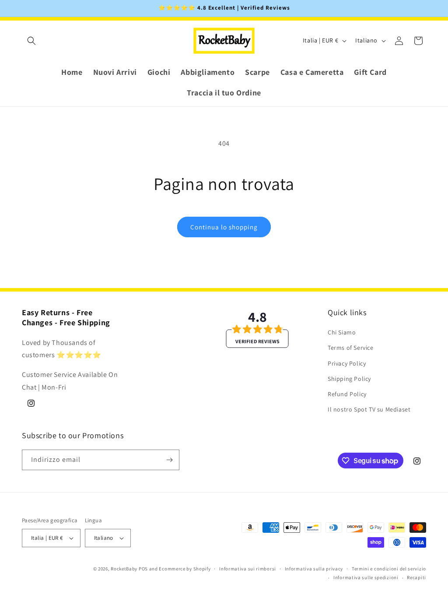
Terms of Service (351, 348)
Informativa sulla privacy (314, 569)
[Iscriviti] (169, 460)
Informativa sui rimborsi (247, 569)
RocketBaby (124, 569)
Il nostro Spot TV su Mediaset (369, 409)
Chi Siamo (342, 332)
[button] (31, 40)
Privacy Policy (347, 363)
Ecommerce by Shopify (184, 569)
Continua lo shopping (224, 227)
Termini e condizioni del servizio (389, 569)
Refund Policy (347, 394)
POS (143, 569)
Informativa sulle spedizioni (366, 577)
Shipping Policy (349, 379)
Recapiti (416, 577)
